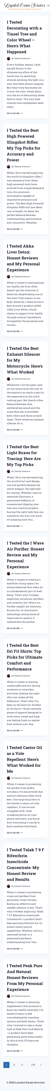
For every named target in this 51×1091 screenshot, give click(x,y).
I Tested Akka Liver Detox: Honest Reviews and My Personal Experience (23, 257)
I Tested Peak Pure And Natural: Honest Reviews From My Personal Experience (25, 977)
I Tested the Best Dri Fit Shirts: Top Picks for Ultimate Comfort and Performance (24, 657)
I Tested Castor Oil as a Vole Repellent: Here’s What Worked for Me (24, 759)
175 (33, 1064)
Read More (15, 113)
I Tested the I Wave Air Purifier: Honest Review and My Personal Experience (25, 554)
